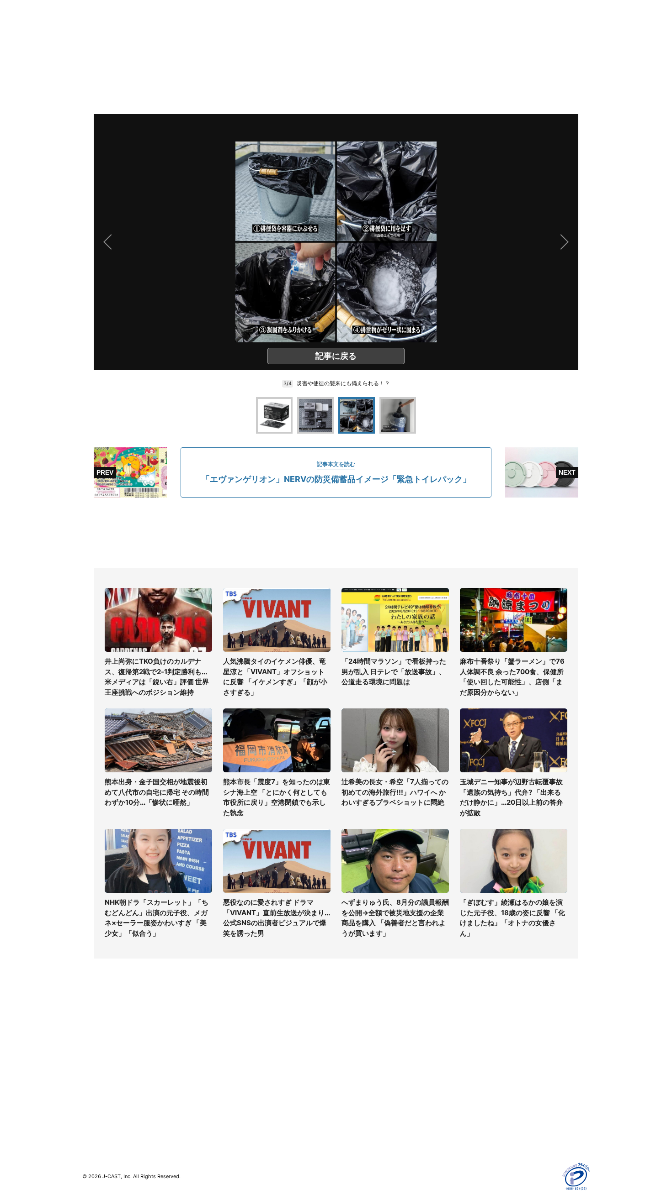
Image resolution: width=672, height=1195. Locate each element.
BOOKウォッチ (231, 1074)
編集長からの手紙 (361, 1082)
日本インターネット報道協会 (504, 1135)
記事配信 (476, 1108)
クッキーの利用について (498, 1082)
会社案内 (349, 1029)
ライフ (91, 1029)
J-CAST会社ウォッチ (240, 1055)
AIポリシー (479, 1069)
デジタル (95, 1055)
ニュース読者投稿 (361, 1069)
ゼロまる (222, 1114)
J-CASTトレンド (233, 1042)
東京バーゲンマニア (238, 1087)
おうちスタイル (104, 1114)
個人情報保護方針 (488, 1029)
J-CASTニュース (233, 1029)
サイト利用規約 (485, 1042)
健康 (88, 1069)
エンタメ (95, 1082)
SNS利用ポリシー (489, 1055)
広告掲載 (476, 1095)
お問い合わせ (355, 1055)
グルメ (91, 1042)
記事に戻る (336, 356)
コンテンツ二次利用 (492, 1122)
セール (91, 1095)
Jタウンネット (230, 1101)
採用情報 (349, 1042)
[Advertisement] (336, 532)
